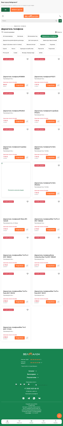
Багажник (20, 36)
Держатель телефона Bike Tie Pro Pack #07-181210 (15, 292)
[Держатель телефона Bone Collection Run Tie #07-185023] (47, 245)
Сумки (15, 53)
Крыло (5, 48)
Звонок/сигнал (30, 44)
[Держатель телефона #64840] (16, 101)
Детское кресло (33, 40)
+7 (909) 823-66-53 (31, 388)
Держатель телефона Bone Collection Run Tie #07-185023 (45, 256)
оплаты (39, 411)
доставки (28, 413)
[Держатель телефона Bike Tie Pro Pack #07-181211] (47, 281)
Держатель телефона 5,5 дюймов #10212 (46, 112)
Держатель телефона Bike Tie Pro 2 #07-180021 (15, 256)
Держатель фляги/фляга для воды (13, 40)
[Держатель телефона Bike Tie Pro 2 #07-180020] (47, 209)
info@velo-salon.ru (31, 391)
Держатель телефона (49, 36)
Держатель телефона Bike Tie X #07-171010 (14, 328)
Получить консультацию (16, 190)
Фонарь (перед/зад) (28, 53)
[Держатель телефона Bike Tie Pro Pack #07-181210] (16, 281)
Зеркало (42, 44)
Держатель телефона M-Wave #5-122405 (15, 220)
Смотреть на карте (31, 394)
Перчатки (41, 48)
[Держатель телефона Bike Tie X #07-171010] (16, 317)
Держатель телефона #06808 (14, 77)
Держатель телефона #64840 (14, 111)
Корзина (52, 44)
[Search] (56, 20)
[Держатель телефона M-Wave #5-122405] (16, 209)
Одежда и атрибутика (26, 48)
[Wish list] (27, 59)
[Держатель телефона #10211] (47, 67)
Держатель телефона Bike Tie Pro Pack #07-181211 (46, 292)
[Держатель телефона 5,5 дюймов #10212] (47, 101)
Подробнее (19, 85)
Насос (13, 48)
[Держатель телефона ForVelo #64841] (47, 137)
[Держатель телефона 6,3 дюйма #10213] (16, 137)
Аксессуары (10, 26)
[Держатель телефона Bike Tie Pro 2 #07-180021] (16, 245)
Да (5, 9)
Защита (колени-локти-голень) (12, 44)
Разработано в (31, 404)
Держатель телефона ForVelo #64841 (45, 148)
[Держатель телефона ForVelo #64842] (47, 173)
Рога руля (6, 53)
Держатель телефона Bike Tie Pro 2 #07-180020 (46, 220)
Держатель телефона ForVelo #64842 (45, 184)
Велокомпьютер (32, 36)
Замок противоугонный (50, 40)
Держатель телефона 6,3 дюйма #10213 (14, 148)
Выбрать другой (17, 9)
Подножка (52, 48)
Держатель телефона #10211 (44, 77)
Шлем (40, 53)
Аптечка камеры (8, 36)
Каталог (3, 26)
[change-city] (3, 16)
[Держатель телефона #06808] (16, 67)
